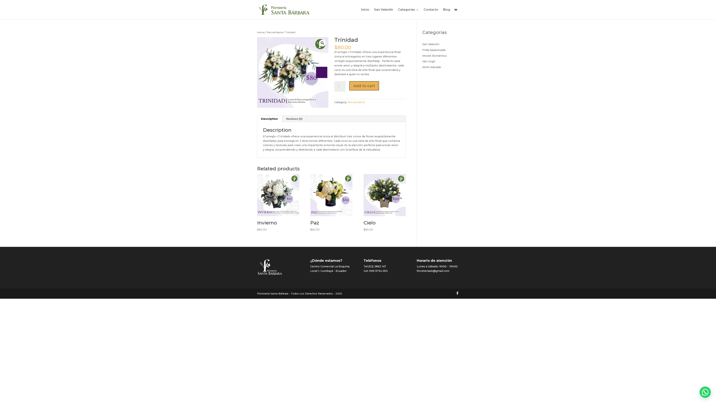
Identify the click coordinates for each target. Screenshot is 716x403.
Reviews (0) (294, 119)
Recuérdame (275, 32)
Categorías (406, 9)
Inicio (365, 9)
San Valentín (383, 9)
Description (269, 119)
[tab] (269, 119)
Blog (446, 9)
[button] (705, 392)
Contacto (431, 9)
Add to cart (364, 86)
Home (261, 32)
